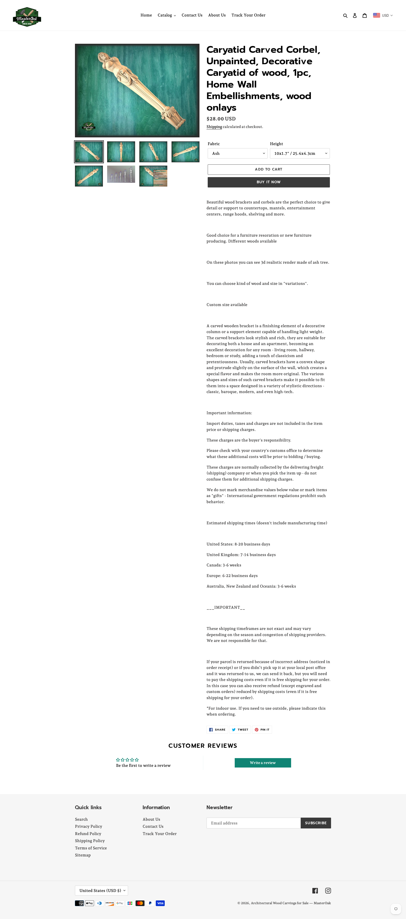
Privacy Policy (88, 826)
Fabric (214, 143)
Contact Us (153, 826)
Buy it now (269, 182)
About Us (151, 819)
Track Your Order (160, 833)
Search (81, 819)
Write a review (263, 762)
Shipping (214, 126)
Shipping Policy (90, 840)
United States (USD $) (100, 890)
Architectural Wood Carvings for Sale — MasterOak (291, 903)
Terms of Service (91, 848)
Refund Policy (88, 833)
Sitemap (83, 855)
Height (276, 143)
